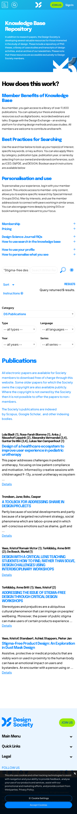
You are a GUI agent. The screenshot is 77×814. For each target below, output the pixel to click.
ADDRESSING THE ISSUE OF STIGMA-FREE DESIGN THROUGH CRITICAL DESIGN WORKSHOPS (33, 597)
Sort (6, 284)
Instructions (11, 293)
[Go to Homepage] (38, 4)
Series (44, 338)
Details (7, 484)
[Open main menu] (5, 5)
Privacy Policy (26, 789)
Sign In (69, 5)
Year (4, 338)
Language (46, 323)
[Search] (14, 5)
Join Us (56, 5)
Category (8, 307)
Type (5, 323)
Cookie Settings (40, 798)
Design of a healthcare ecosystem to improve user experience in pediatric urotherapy (33, 451)
